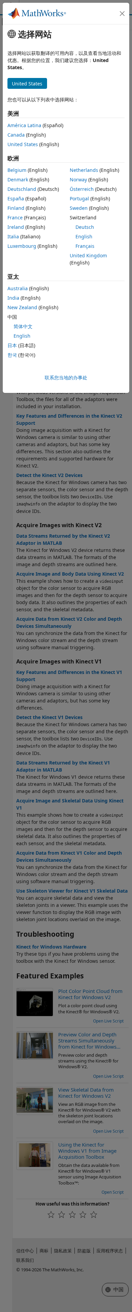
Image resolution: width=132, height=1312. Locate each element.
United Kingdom (88, 255)
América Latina (24, 125)
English (83, 236)
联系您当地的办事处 (66, 377)
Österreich (82, 189)
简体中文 (23, 326)
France (15, 217)
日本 (12, 345)
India (13, 298)
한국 (12, 355)
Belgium (16, 170)
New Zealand (22, 307)
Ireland (15, 227)
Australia (17, 288)
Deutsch (84, 227)
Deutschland (21, 189)
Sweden (79, 208)
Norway (78, 179)
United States (22, 144)
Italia (13, 236)
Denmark (17, 179)
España (15, 198)
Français (84, 246)
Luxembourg (21, 246)
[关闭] (122, 13)
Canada (16, 135)
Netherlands (84, 170)
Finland (15, 208)
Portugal (79, 198)
